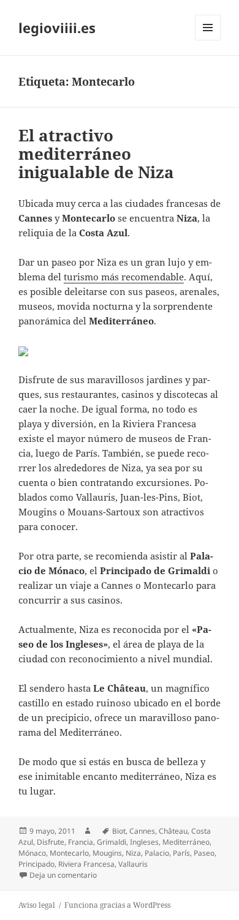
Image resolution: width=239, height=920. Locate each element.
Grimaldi (111, 842)
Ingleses (144, 842)
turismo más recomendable (124, 277)
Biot (119, 831)
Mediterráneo (186, 842)
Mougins (107, 853)
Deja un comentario (63, 875)
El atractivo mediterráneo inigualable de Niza (96, 153)
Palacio (157, 853)
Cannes (142, 831)
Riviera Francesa (86, 864)
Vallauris (133, 864)
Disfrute (50, 842)
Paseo (204, 853)
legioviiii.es (57, 27)
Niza (133, 853)
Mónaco (32, 853)
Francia (80, 842)
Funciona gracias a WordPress (117, 905)
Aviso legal (36, 905)
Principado (36, 864)
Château (173, 831)
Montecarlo (69, 853)
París (181, 853)
